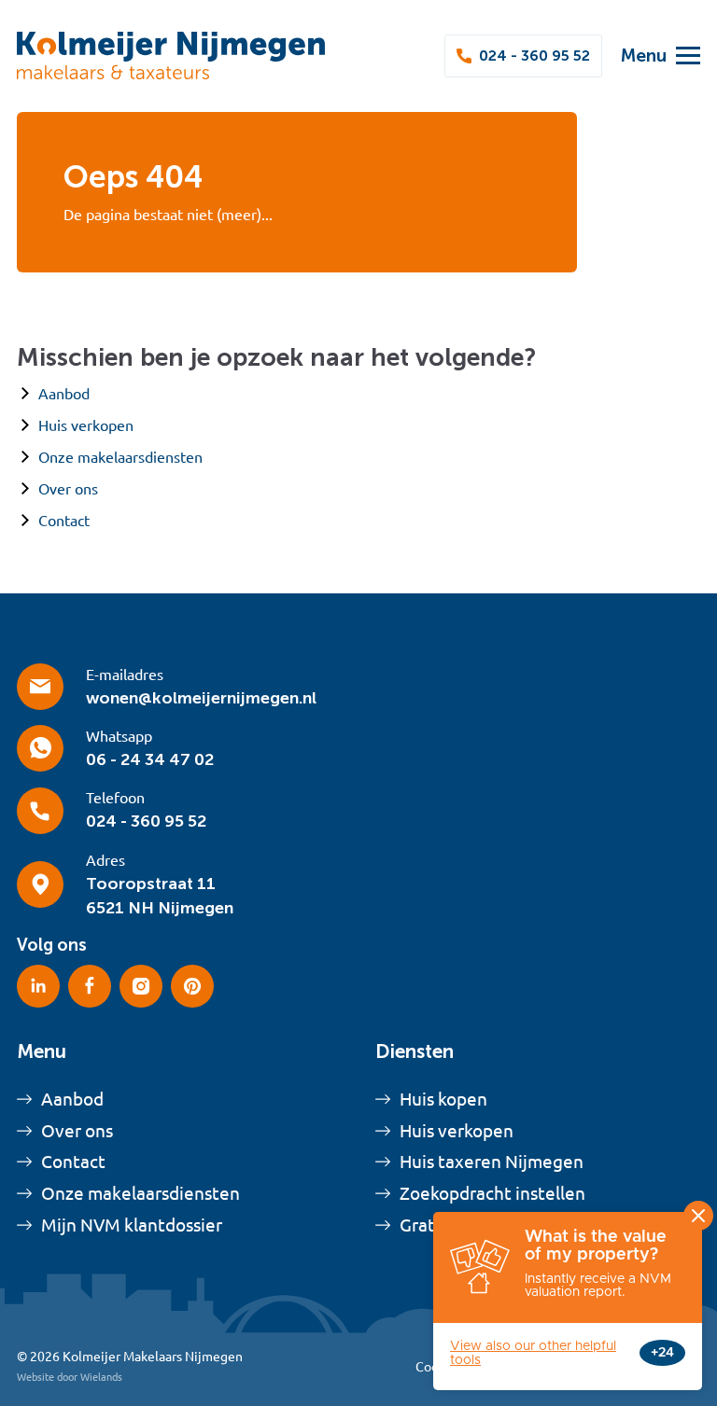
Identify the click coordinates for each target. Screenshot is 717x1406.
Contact (64, 520)
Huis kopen (443, 1099)
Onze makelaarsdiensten (120, 457)
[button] (651, 56)
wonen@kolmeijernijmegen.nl (201, 698)
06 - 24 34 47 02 (150, 759)
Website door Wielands (69, 1377)
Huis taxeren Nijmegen (491, 1161)
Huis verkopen (86, 425)
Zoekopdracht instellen (492, 1193)
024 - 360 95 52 (534, 55)
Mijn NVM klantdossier (131, 1225)
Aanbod (64, 393)
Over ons (68, 488)
